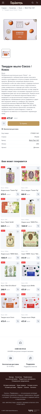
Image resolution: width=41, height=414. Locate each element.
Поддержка (30, 364)
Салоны (26, 387)
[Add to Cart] (18, 194)
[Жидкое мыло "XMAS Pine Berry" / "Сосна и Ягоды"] (30, 207)
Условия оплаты (32, 385)
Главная (4, 8)
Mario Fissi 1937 (30, 8)
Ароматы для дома (11, 379)
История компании (9, 385)
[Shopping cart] (37, 2)
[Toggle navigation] (3, 2)
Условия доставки (10, 387)
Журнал (19, 387)
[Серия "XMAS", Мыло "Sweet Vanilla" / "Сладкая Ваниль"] (30, 239)
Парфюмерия (27, 377)
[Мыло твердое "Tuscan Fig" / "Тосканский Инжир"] (30, 175)
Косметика (12, 8)
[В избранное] (4, 123)
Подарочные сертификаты (27, 379)
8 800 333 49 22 (20, 349)
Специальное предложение (20, 381)
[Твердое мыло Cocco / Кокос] (10, 302)
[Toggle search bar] (32, 2)
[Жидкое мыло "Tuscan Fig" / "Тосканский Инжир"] (10, 175)
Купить (24, 123)
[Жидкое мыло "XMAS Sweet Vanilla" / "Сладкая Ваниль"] (10, 239)
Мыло (20, 8)
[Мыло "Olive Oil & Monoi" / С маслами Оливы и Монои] (10, 271)
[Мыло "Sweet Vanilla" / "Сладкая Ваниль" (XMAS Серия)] (10, 207)
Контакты (33, 387)
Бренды (11, 377)
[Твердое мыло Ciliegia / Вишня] (30, 302)
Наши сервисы (21, 385)
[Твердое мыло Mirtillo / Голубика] (30, 271)
